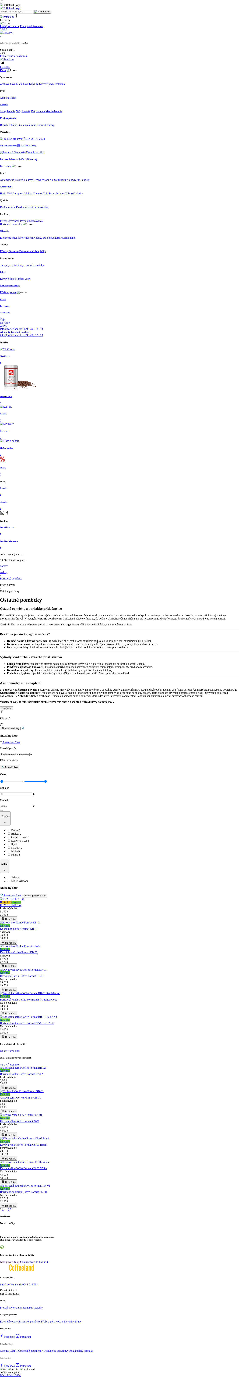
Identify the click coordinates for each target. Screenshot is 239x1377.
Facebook (10, 1336)
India (33, 125)
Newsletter (16, 1307)
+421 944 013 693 (32, 328)
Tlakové (28, 179)
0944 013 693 (30, 1284)
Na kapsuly (83, 179)
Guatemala (24, 125)
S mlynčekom (41, 179)
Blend (12, 97)
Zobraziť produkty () (34, 895)
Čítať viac (6, 708)
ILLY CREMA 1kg (11, 905)
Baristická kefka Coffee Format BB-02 (21, 1073)
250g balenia (38, 111)
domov (4, 565)
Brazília (4, 125)
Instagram (25, 1336)
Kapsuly (33, 83)
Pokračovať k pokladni (13, 56)
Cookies (4, 1350)
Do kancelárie (7, 207)
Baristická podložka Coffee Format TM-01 (23, 1191)
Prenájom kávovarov (31, 26)
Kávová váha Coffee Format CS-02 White (23, 1168)
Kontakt (15, 332)
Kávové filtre (7, 278)
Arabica (4, 97)
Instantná (60, 83)
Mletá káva (22, 83)
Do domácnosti (24, 207)
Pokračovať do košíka (34, 1261)
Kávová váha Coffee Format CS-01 (19, 1121)
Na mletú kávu (58, 179)
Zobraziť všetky (45, 125)
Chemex (37, 193)
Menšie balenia (53, 111)
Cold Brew (49, 193)
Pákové (19, 179)
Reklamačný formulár (81, 1350)
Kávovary (5, 166)
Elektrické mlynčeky (11, 237)
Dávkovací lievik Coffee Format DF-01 (22, 975)
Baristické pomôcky (11, 224)
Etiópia (13, 125)
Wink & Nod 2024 (10, 1375)
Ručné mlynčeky (32, 237)
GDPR (13, 1350)
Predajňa (5, 67)
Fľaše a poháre (8, 292)
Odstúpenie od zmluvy (56, 1350)
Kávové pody (46, 83)
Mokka (28, 193)
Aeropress (18, 193)
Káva (3, 70)
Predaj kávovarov (9, 26)
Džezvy (4, 251)
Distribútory (17, 265)
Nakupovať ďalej (10, 1261)
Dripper (60, 193)
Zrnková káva (7, 83)
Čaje (2, 319)
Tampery (5, 265)
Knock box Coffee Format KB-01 (19, 928)
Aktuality (5, 332)
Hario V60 (6, 193)
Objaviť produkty (9, 1050)
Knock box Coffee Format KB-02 (19, 952)
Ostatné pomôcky (34, 265)
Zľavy (3, 325)
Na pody (71, 179)
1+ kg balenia (7, 111)
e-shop (3, 572)
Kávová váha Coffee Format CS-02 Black (23, 1144)
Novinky (5, 322)
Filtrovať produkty (10, 728)
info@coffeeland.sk (11, 328)
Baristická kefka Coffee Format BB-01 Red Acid (27, 1023)
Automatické (7, 179)
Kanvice (14, 251)
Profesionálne (41, 207)
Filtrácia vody (22, 278)
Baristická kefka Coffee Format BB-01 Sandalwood (28, 999)
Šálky (43, 251)
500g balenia (23, 111)
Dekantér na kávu (29, 251)
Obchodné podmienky (30, 1350)
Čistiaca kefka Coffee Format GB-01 (20, 1097)
